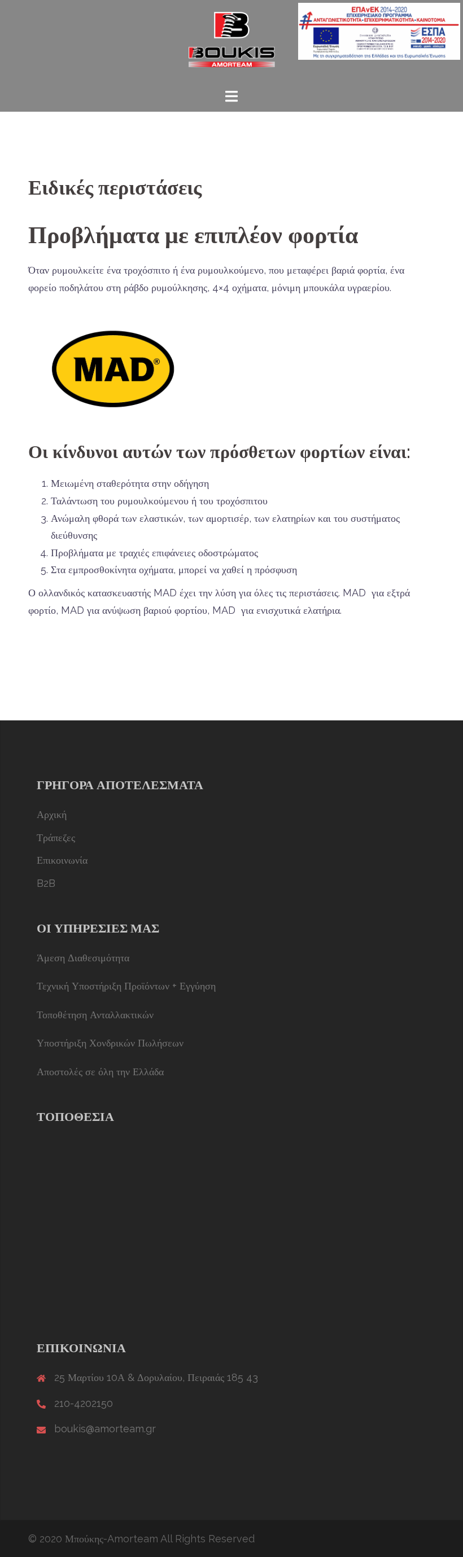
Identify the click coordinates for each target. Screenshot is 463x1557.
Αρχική (52, 814)
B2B (46, 883)
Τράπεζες (56, 837)
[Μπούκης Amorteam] (232, 43)
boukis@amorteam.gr (105, 1429)
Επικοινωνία (62, 860)
